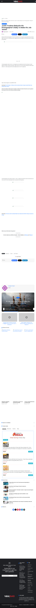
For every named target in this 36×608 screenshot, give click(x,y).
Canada (11, 253)
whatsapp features (30, 590)
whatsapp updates (30, 592)
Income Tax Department (29, 580)
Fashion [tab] (14, 428)
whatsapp (29, 588)
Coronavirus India (30, 568)
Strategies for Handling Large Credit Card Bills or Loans (18, 493)
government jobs (30, 574)
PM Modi (29, 585)
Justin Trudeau (16, 253)
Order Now (6, 439)
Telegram (31, 234)
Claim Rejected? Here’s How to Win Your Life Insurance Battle (19, 497)
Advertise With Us (26, 604)
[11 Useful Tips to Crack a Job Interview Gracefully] (18, 365)
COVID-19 (29, 569)
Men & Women (11, 20)
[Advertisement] (18, 10)
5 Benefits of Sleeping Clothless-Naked (5, 402)
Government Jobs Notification (30, 576)
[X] (10, 287)
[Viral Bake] (18, 1)
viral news (29, 587)
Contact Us (32, 604)
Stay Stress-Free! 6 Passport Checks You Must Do (17, 486)
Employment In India (30, 571)
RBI (31, 585)
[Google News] (18, 257)
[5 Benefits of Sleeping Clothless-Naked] (7, 365)
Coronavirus (29, 566)
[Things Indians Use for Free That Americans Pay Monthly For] (5, 483)
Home (3, 20)
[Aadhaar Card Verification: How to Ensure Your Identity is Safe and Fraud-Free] (5, 502)
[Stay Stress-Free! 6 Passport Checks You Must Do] (5, 487)
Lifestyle (6, 20)
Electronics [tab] (9, 428)
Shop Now (30, 451)
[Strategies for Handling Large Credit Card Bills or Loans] (5, 494)
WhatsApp (26, 234)
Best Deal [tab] (4, 428)
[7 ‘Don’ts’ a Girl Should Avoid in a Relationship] (29, 365)
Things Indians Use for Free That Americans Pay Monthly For (19, 482)
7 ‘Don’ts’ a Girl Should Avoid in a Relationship (29, 402)
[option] (18, 302)
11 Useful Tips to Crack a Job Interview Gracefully (18, 402)
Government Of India (30, 578)
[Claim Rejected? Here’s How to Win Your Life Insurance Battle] (5, 498)
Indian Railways (30, 582)
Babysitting (7, 253)
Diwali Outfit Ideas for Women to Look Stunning (18, 302)
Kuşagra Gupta (5, 31)
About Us (21, 604)
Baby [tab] (18, 428)
